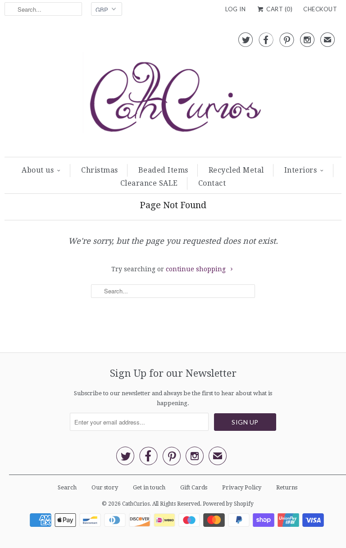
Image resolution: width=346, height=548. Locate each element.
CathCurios (136, 504)
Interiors (300, 170)
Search (67, 487)
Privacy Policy (241, 487)
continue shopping (197, 269)
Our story (104, 487)
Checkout (320, 9)
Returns (286, 487)
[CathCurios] (173, 90)
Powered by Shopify (228, 504)
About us (38, 170)
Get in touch (149, 487)
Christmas (99, 170)
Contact (212, 183)
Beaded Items (163, 170)
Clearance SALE (149, 183)
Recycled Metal (236, 170)
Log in (235, 9)
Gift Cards (193, 487)
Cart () (278, 9)
